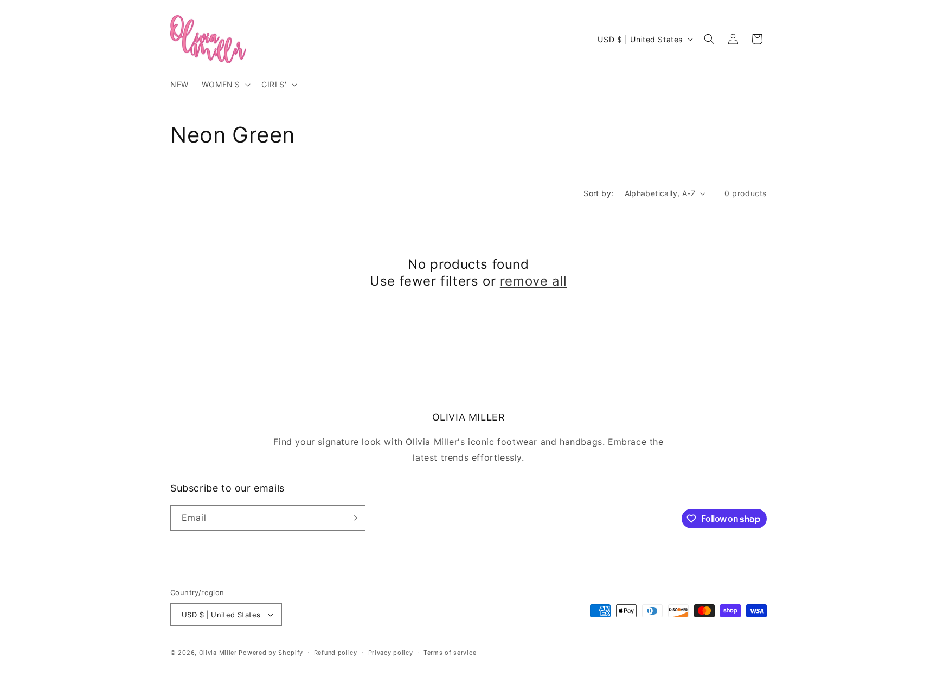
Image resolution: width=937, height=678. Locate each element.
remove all (533, 281)
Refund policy (335, 652)
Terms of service (449, 652)
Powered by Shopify (271, 652)
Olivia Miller (218, 652)
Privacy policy (390, 652)
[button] (225, 84)
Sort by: (598, 193)
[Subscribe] (353, 518)
